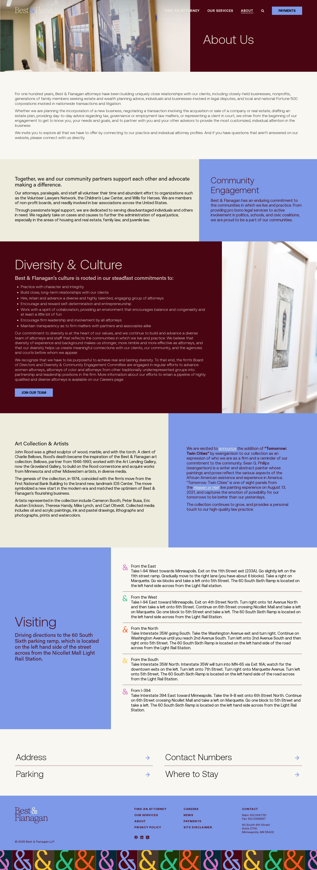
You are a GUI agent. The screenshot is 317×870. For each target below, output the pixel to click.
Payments (287, 11)
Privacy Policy (147, 827)
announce (227, 448)
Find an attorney (182, 11)
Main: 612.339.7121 (254, 815)
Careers (191, 809)
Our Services (220, 11)
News (188, 815)
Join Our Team (33, 393)
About (247, 11)
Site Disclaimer (198, 827)
